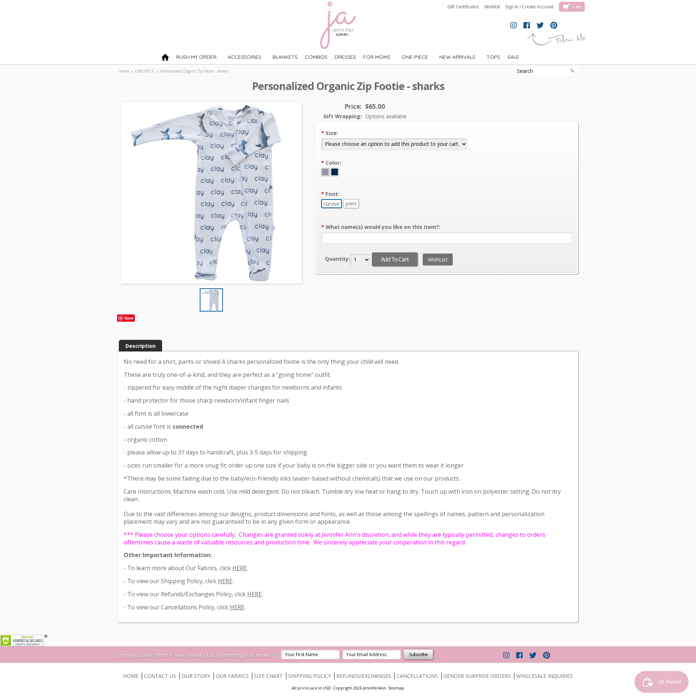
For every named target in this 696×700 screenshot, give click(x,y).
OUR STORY (196, 675)
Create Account (538, 7)
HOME (130, 675)
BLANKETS (281, 58)
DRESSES (345, 57)
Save (128, 318)
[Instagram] (513, 26)
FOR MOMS (376, 57)
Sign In (511, 7)
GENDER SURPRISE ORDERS (477, 675)
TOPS (489, 58)
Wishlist (492, 7)
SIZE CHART (268, 675)
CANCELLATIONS (417, 675)
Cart (576, 7)
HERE (239, 568)
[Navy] (335, 172)
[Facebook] (526, 26)
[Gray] (326, 172)
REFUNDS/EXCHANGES (363, 675)
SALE (513, 57)
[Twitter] (540, 26)
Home (124, 71)
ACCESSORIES (240, 58)
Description (140, 345)
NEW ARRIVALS (453, 58)
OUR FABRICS (232, 675)
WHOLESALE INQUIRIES (544, 675)
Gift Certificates (463, 7)
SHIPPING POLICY (309, 675)
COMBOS (316, 57)
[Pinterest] (553, 26)
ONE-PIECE (411, 58)
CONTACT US (160, 675)
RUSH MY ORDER (196, 57)
